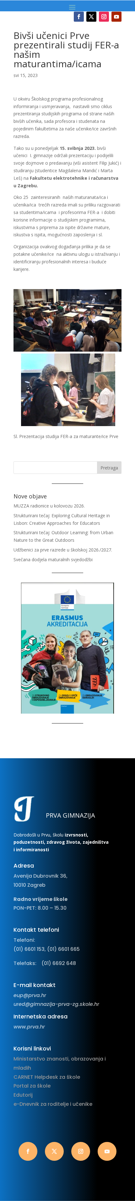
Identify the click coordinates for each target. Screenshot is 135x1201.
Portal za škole (32, 1085)
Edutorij (23, 1095)
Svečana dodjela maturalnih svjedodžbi (53, 559)
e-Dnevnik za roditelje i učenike (53, 1104)
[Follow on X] (91, 17)
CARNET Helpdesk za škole (47, 1077)
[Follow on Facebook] (79, 17)
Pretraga (109, 468)
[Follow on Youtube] (116, 17)
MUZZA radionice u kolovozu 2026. (49, 506)
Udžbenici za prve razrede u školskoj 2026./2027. (63, 550)
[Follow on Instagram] (104, 17)
